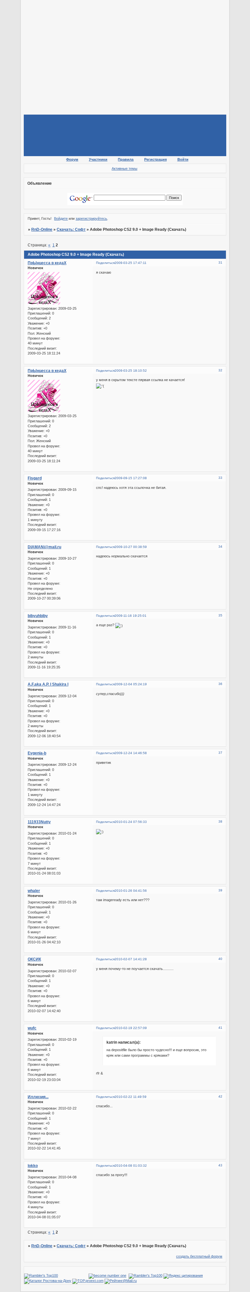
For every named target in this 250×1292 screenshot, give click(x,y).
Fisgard (35, 478)
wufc (32, 1028)
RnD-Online (41, 229)
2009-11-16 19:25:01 (130, 615)
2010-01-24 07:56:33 (131, 822)
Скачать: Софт (71, 229)
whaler (34, 890)
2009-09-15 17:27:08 (131, 478)
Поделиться (105, 263)
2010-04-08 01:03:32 (131, 1165)
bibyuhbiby (38, 616)
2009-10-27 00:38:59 (131, 547)
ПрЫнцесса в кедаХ (47, 263)
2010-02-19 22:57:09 (131, 1028)
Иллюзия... (38, 1097)
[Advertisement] (137, 48)
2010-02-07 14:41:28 (131, 959)
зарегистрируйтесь (91, 218)
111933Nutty (39, 822)
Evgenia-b (37, 753)
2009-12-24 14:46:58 (131, 753)
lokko (33, 1165)
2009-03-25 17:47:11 (130, 263)
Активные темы (124, 168)
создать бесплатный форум (199, 1256)
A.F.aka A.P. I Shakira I (48, 684)
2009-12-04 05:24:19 (131, 684)
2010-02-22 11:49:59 (130, 1097)
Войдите (61, 218)
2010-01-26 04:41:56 (131, 890)
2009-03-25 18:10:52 (131, 370)
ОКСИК (34, 959)
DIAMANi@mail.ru (44, 547)
